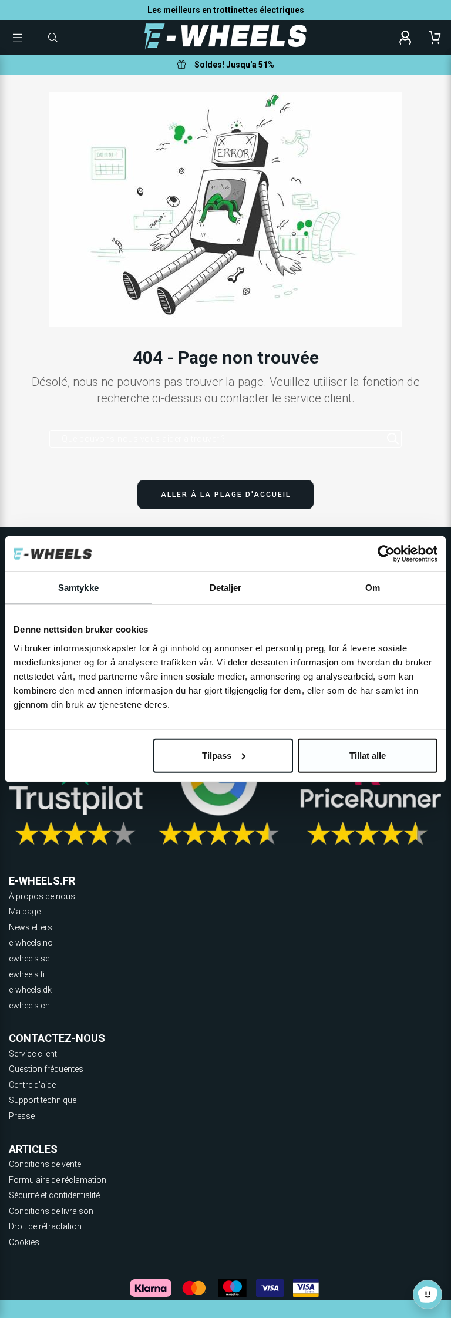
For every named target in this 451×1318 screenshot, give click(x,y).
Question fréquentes (46, 1069)
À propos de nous (42, 896)
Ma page (25, 911)
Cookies (24, 1242)
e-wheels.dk (30, 989)
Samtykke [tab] (78, 588)
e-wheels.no (31, 942)
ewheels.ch (29, 1005)
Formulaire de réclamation (57, 1180)
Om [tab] (372, 588)
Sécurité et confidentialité (54, 1195)
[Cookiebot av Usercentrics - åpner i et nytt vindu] (386, 554)
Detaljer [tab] (226, 588)
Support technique (42, 1100)
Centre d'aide (32, 1085)
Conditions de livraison (51, 1211)
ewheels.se (29, 958)
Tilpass (216, 755)
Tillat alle (367, 755)
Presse (22, 1116)
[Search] (393, 439)
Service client (33, 1053)
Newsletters (30, 927)
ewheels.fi (27, 974)
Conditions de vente (45, 1164)
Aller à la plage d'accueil (226, 494)
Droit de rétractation (45, 1226)
